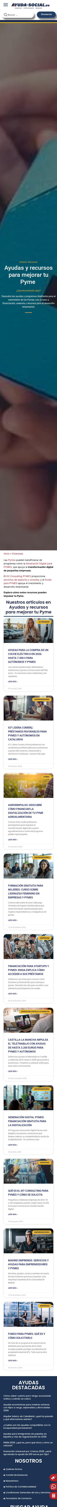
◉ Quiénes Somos (12, 1469)
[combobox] (17, 15)
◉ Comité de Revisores (15, 1475)
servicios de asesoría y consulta (21, 579)
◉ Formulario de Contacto (17, 1498)
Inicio (7, 553)
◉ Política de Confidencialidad (19, 1486)
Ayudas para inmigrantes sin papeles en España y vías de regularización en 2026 (25, 1435)
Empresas (17, 553)
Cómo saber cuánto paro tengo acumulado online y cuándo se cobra (27, 1397)
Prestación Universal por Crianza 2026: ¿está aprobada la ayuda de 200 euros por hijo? (27, 1453)
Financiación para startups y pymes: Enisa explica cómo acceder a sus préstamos (28, 970)
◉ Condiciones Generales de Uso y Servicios (26, 1492)
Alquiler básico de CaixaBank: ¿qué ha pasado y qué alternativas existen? (28, 1418)
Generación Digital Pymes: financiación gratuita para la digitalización (27, 1121)
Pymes (11, 560)
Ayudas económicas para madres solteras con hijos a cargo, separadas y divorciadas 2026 (26, 1407)
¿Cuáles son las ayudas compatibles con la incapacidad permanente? (26, 1426)
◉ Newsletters (10, 1480)
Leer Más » (13, 682)
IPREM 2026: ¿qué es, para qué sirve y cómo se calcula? (28, 1444)
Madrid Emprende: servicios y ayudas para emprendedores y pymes (28, 1264)
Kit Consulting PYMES (18, 576)
